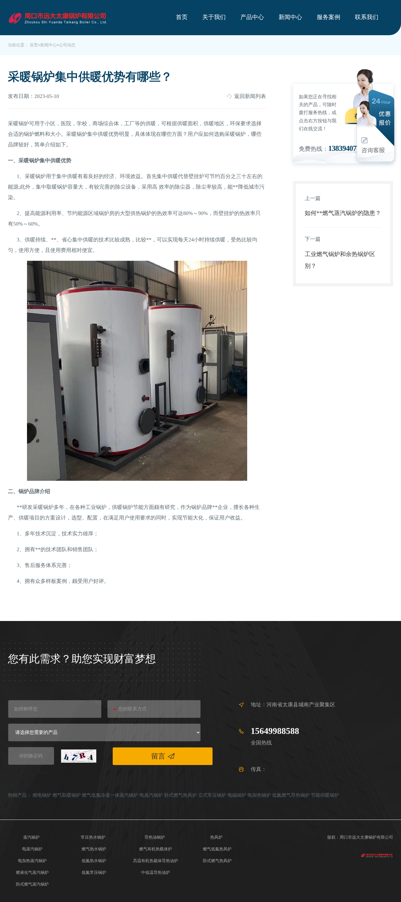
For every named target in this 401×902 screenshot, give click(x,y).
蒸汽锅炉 (31, 837)
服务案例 (328, 17)
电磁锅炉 (237, 795)
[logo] (377, 855)
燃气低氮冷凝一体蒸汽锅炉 (110, 795)
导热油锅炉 (154, 837)
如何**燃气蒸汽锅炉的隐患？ (343, 213)
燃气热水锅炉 (94, 849)
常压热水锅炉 (93, 837)
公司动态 (67, 45)
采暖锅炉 (18, 123)
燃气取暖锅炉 (67, 795)
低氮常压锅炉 (94, 872)
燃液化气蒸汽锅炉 (32, 872)
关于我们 (214, 17)
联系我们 (366, 17)
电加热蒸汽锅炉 (32, 861)
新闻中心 (290, 17)
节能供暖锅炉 (325, 795)
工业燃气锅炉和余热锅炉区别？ (340, 260)
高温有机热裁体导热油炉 (155, 861)
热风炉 (216, 837)
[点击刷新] (78, 756)
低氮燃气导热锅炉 (291, 795)
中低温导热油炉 (155, 872)
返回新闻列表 (250, 96)
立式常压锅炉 (212, 795)
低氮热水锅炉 (94, 861)
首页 (182, 17)
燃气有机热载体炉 (155, 849)
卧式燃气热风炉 (180, 795)
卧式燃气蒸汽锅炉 (32, 884)
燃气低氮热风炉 (217, 849)
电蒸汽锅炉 (151, 795)
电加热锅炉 (259, 795)
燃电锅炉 (42, 795)
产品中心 (252, 17)
